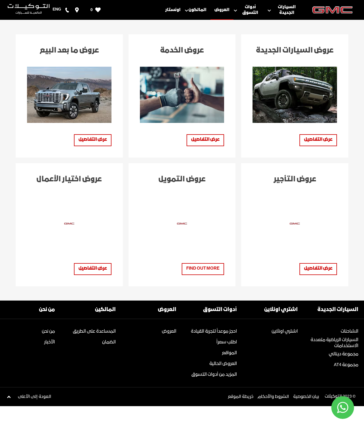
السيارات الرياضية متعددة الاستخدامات (334, 343)
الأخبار (49, 342)
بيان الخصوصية (306, 397)
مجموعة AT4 (346, 365)
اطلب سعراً (226, 342)
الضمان (109, 342)
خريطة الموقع (240, 397)
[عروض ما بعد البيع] (69, 95)
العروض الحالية (223, 364)
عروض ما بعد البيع (69, 50)
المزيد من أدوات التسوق (214, 374)
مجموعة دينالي (343, 354)
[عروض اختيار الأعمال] (69, 224)
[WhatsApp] (342, 407)
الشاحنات (349, 331)
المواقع (229, 353)
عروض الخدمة (182, 50)
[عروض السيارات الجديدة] (295, 95)
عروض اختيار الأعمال (69, 179)
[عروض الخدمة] (182, 95)
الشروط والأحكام (273, 397)
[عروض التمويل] (182, 224)
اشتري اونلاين (285, 331)
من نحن (48, 331)
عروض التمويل (182, 179)
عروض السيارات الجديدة (295, 50)
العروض (169, 331)
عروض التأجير (295, 179)
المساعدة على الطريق (94, 331)
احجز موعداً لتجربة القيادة (214, 331)
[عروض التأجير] (295, 224)
